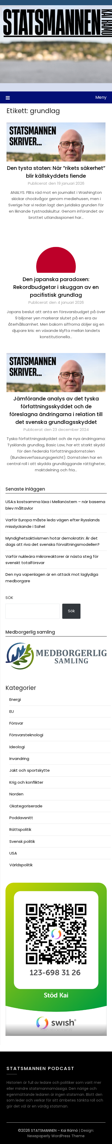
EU (11, 711)
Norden (16, 794)
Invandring (19, 758)
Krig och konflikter (26, 782)
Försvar (16, 723)
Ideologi (17, 747)
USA (13, 853)
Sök (9, 597)
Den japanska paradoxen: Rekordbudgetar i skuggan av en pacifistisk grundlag (56, 287)
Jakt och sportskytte (29, 770)
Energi (15, 699)
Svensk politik (22, 841)
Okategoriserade (25, 806)
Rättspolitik (20, 829)
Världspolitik (21, 865)
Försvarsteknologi (26, 735)
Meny (101, 97)
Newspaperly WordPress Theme (56, 1136)
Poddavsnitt (21, 817)
